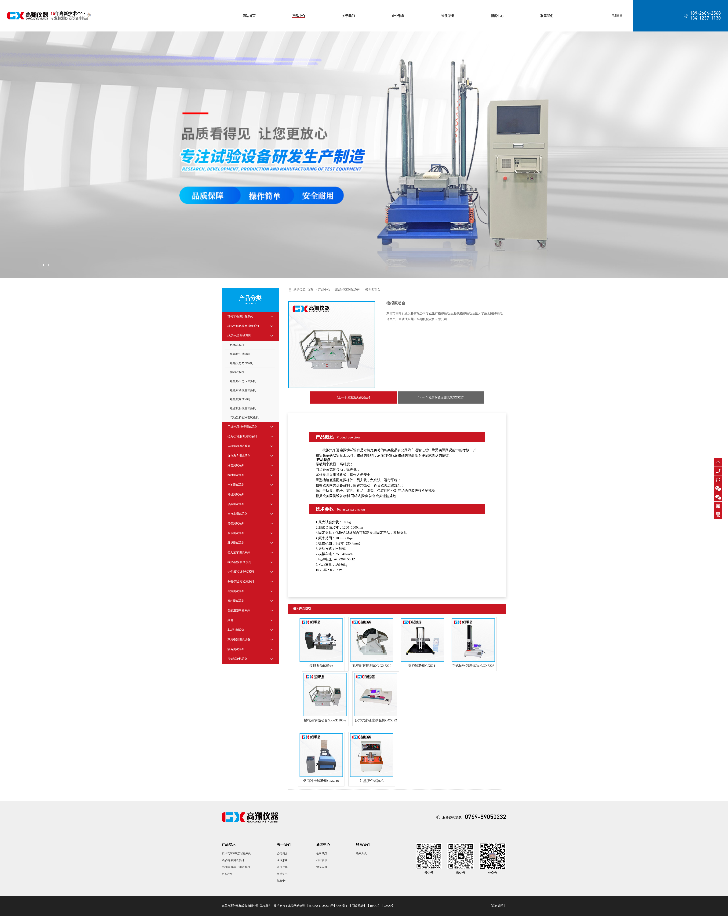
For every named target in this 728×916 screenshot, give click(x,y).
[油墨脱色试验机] (371, 755)
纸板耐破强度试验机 (243, 390)
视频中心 (282, 880)
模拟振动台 (372, 289)
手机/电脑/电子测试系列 (242, 426)
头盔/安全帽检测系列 (241, 581)
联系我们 (547, 16)
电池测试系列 (236, 484)
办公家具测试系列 (239, 455)
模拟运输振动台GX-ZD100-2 (325, 720)
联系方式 (361, 853)
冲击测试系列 (236, 465)
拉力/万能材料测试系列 (242, 436)
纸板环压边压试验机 (243, 381)
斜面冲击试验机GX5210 (321, 781)
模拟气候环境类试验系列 (243, 326)
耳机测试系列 (236, 494)
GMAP (388, 905)
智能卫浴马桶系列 (239, 610)
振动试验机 (237, 372)
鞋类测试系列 (236, 542)
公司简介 (282, 853)
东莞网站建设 (296, 905)
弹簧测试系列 (236, 591)
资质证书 (282, 874)
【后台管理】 (497, 905)
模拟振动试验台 (321, 666)
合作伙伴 (282, 867)
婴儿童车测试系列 (239, 552)
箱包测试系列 (236, 523)
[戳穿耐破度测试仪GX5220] (371, 640)
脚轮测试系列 (236, 600)
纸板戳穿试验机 (240, 399)
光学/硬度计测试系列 (241, 571)
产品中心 (298, 16)
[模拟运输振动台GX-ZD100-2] (325, 694)
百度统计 (358, 905)
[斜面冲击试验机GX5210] (321, 755)
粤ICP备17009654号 (321, 905)
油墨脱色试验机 (372, 781)
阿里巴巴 (617, 15)
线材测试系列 (236, 475)
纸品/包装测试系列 (239, 335)
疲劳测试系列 (236, 649)
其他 (230, 620)
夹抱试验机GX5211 (422, 666)
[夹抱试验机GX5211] (422, 640)
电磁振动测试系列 (239, 446)
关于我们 (348, 16)
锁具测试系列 (236, 504)
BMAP (374, 905)
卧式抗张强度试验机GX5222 (376, 720)
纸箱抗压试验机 (240, 354)
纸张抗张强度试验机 (243, 408)
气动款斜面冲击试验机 (244, 417)
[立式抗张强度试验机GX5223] (473, 640)
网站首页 (249, 16)
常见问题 (321, 867)
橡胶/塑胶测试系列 (239, 562)
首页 (310, 289)
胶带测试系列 (236, 533)
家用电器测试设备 (239, 639)
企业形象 (398, 16)
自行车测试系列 (237, 513)
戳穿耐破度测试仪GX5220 (371, 666)
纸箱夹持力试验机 (241, 363)
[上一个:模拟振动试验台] (353, 397)
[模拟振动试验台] (321, 640)
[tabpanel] (364, 154)
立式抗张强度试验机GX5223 (473, 666)
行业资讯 (321, 860)
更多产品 (227, 874)
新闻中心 (497, 16)
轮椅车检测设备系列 (240, 316)
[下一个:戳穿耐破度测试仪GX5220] (441, 397)
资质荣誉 (447, 16)
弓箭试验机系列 (237, 658)
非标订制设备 (236, 629)
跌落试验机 (237, 344)
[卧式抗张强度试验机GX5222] (375, 694)
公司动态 (321, 853)
